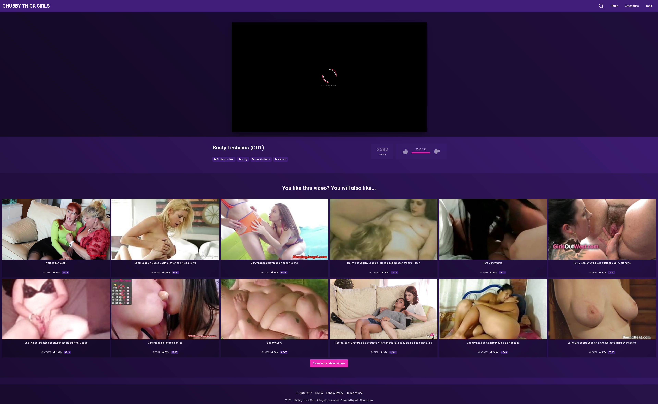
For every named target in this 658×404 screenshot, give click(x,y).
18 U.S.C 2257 (303, 393)
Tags (649, 6)
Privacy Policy (334, 393)
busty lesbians (262, 159)
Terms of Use (355, 393)
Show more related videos (329, 363)
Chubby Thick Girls (26, 6)
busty (244, 159)
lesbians (282, 159)
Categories (632, 6)
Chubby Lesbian (225, 159)
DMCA (319, 393)
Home (614, 6)
